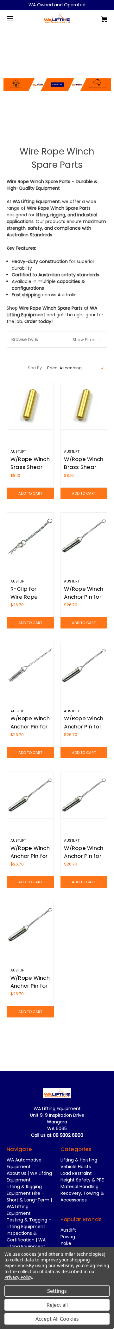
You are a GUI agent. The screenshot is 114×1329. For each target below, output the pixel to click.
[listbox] (75, 368)
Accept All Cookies (57, 1318)
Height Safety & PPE (82, 1180)
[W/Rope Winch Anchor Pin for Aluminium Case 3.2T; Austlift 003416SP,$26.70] (84, 665)
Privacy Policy (18, 1277)
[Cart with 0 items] (97, 17)
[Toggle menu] (15, 18)
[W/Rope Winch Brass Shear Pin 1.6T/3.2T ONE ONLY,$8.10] (30, 406)
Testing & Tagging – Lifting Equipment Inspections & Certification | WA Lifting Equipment (29, 1233)
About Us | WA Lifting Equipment (29, 1176)
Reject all (57, 1304)
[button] (57, 67)
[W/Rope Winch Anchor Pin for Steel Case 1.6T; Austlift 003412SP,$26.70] (84, 795)
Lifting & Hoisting (78, 1160)
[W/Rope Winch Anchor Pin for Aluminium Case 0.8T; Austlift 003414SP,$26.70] (84, 536)
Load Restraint (76, 1173)
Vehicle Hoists (75, 1166)
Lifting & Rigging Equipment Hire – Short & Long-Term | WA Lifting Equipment (29, 1199)
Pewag (67, 1237)
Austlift (68, 1230)
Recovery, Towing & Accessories (82, 1196)
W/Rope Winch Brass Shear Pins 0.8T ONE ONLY (83, 471)
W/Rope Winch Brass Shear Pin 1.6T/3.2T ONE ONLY (30, 471)
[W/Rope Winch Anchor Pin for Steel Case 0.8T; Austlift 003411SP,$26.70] (30, 795)
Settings (57, 1290)
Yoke (65, 1243)
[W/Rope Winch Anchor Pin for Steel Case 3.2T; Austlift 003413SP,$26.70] (30, 924)
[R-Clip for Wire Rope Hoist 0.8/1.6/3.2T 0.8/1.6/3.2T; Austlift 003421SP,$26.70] (30, 536)
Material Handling (79, 1186)
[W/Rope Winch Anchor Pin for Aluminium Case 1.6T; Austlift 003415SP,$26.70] (30, 665)
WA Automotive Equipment (24, 1163)
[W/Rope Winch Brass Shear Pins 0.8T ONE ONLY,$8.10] (84, 406)
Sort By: (35, 368)
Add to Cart (30, 493)
